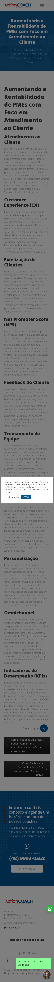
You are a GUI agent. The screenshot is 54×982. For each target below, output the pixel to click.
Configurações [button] (12, 497)
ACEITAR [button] (26, 497)
